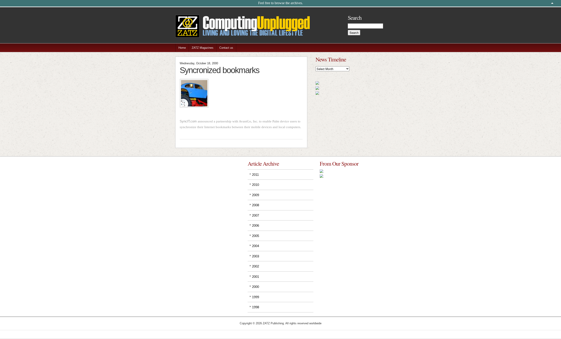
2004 (255, 246)
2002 (255, 266)
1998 (255, 307)
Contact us (226, 47)
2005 (255, 236)
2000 (255, 287)
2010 (255, 185)
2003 (255, 256)
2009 (255, 195)
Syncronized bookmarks (219, 70)
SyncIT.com (188, 121)
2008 (255, 205)
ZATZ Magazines (202, 47)
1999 (255, 297)
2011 (255, 174)
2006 (255, 225)
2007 (255, 215)
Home (182, 47)
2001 (255, 276)
